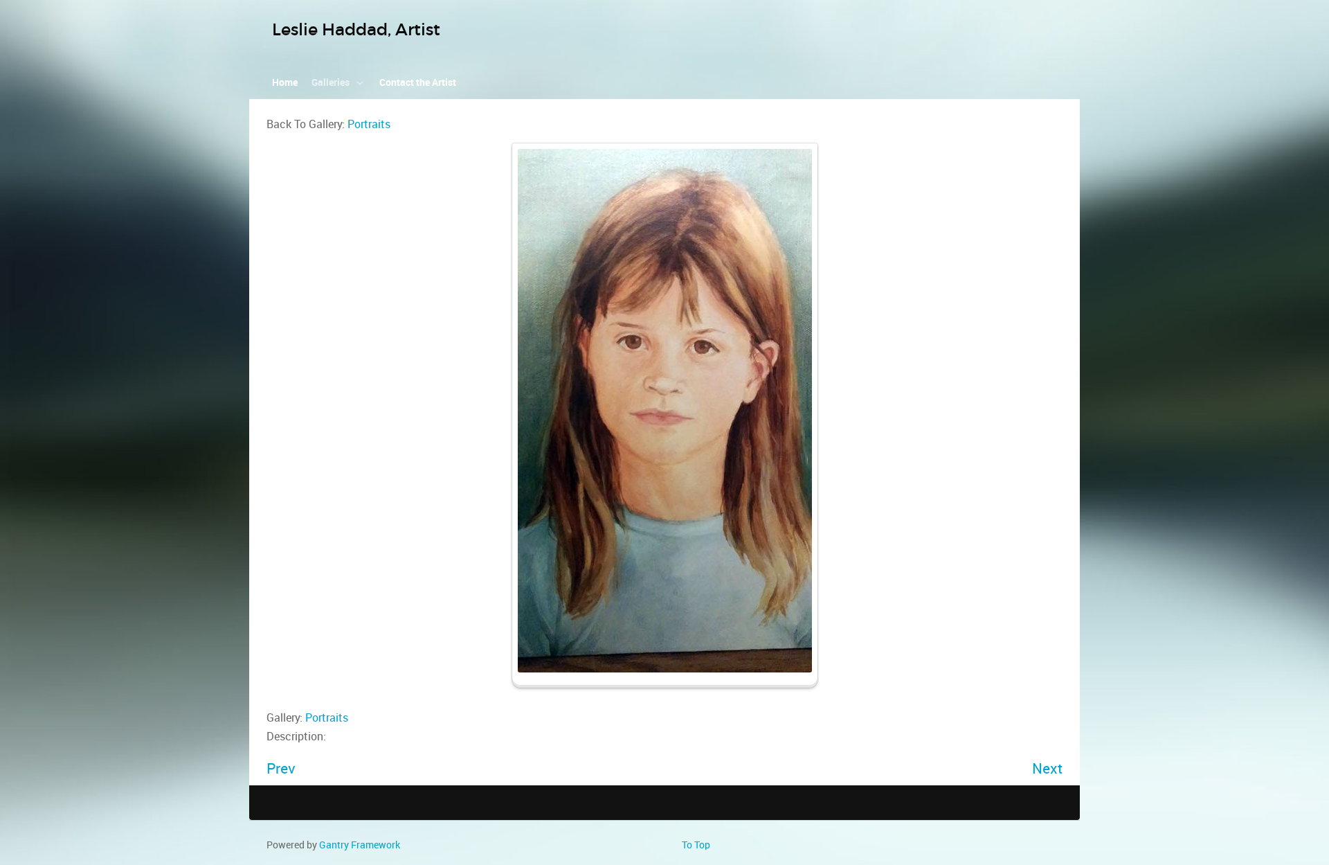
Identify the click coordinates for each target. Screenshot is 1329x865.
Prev (281, 768)
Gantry (359, 845)
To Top (696, 845)
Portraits (368, 124)
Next (1047, 768)
